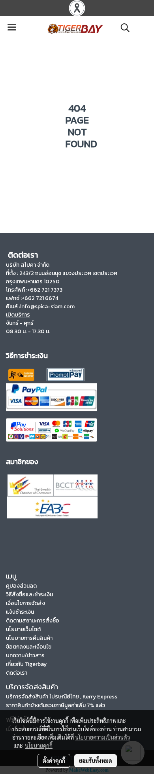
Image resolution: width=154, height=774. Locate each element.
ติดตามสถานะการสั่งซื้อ (32, 621)
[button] (122, 27)
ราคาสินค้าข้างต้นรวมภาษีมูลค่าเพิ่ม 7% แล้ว (55, 705)
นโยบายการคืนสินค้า (29, 638)
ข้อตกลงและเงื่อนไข (28, 647)
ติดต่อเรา (16, 673)
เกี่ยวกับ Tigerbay (26, 664)
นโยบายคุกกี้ (39, 745)
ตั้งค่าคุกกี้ (54, 760)
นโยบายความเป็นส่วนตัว (102, 737)
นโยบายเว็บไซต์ (23, 629)
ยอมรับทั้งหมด (95, 760)
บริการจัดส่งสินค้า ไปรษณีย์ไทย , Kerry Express (61, 696)
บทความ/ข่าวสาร (25, 655)
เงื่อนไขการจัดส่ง (25, 603)
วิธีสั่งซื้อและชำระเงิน (29, 594)
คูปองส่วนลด (21, 586)
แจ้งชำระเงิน (20, 612)
